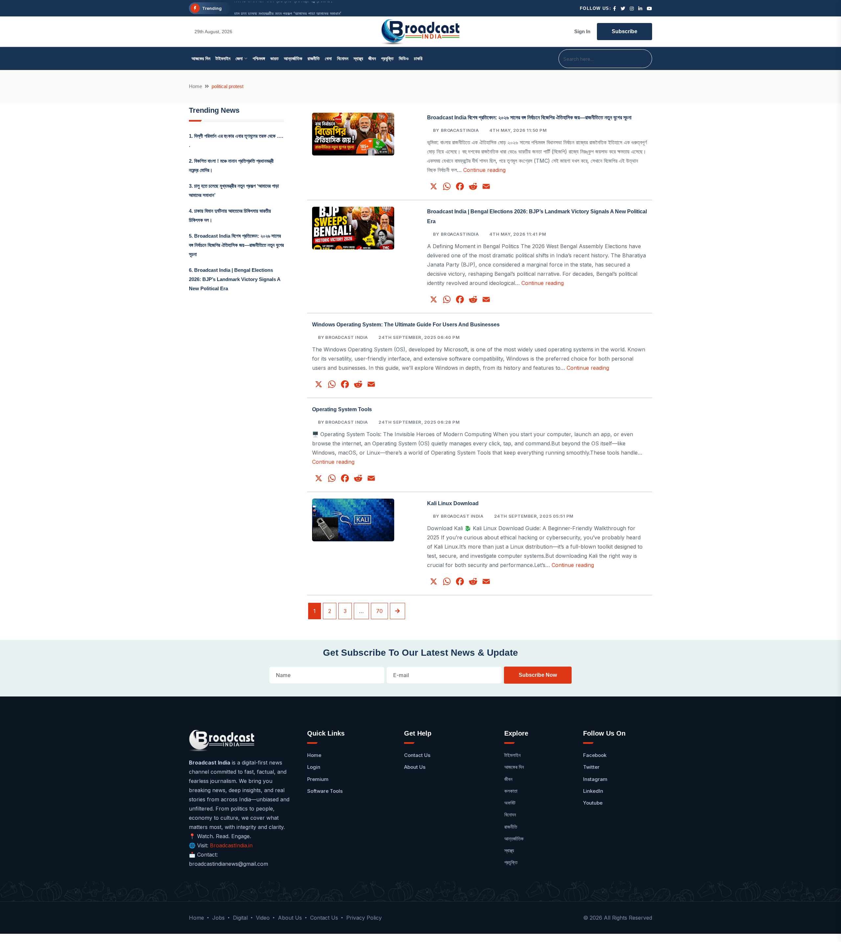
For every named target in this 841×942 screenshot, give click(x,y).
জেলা (239, 58)
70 (379, 611)
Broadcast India (462, 516)
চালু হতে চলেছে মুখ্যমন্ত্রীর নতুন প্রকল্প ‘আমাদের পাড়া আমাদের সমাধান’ (287, 8)
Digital (240, 917)
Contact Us (417, 755)
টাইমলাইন (223, 58)
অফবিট (509, 803)
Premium (318, 779)
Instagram (595, 779)
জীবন (372, 58)
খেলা (328, 58)
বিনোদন (342, 58)
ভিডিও (404, 58)
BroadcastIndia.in (231, 845)
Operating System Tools (342, 409)
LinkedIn (593, 791)
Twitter (591, 767)
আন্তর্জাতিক (293, 58)
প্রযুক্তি (387, 58)
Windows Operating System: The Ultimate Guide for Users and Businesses (406, 324)
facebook (594, 755)
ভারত (274, 58)
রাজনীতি (313, 58)
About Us (414, 767)
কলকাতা (510, 791)
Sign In (582, 31)
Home (195, 86)
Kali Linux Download (453, 503)
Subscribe (624, 31)
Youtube (592, 803)
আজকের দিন (201, 58)
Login (313, 767)
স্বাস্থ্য (358, 58)
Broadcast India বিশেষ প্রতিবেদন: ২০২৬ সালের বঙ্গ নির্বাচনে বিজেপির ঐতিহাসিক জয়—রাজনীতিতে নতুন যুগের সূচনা (236, 245)
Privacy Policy (364, 917)
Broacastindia (460, 130)
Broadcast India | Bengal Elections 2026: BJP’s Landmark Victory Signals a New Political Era (235, 279)
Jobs (218, 917)
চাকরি (418, 58)
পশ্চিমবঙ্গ (259, 58)
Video (263, 917)
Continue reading (484, 170)
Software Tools (325, 791)
